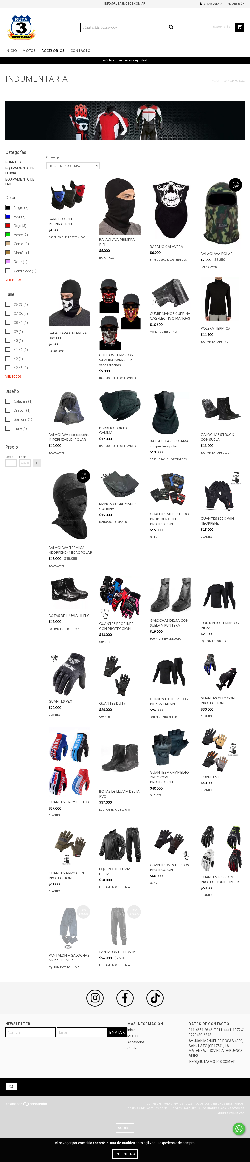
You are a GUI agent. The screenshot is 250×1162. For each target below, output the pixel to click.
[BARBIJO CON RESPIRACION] (69, 196)
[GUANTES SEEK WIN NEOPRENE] (221, 491)
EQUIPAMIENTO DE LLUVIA (216, 452)
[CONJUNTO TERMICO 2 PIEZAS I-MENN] (170, 673)
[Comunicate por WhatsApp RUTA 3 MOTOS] (239, 1129)
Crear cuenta (213, 3)
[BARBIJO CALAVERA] (170, 210)
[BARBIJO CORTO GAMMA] (120, 405)
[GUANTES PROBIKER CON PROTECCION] (120, 597)
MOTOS (29, 51)
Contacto (80, 51)
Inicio (11, 51)
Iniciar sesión (236, 3)
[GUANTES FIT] (221, 749)
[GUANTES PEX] (69, 674)
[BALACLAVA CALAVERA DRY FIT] (69, 302)
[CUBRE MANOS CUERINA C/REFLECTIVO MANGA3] (170, 293)
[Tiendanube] (26, 1105)
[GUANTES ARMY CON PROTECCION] (69, 846)
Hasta (23, 457)
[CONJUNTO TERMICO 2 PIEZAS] (221, 597)
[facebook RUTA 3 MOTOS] (125, 998)
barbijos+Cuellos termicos (67, 237)
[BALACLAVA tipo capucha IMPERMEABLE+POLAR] (69, 409)
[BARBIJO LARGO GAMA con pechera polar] (170, 412)
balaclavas (107, 258)
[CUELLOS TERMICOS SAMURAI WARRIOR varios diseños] (120, 314)
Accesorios (53, 51)
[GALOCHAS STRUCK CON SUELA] (221, 409)
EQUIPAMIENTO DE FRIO (215, 341)
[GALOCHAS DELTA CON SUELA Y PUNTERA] (170, 596)
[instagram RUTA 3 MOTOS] (95, 998)
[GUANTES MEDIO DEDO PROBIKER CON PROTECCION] (170, 489)
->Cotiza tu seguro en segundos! (125, 60)
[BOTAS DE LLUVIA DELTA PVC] (120, 757)
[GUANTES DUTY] (120, 675)
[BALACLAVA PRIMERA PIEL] (120, 206)
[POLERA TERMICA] (221, 300)
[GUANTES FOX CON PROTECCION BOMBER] (221, 848)
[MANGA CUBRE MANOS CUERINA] (120, 484)
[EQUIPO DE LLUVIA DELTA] (120, 844)
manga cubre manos (163, 331)
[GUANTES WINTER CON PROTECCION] (170, 842)
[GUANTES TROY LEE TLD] (69, 762)
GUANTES (13, 162)
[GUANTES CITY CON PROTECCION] (221, 672)
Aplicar (37, 463)
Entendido (125, 1154)
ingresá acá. (217, 1108)
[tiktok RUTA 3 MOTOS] (155, 998)
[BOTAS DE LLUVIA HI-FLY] (69, 593)
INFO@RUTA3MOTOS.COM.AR (124, 3)
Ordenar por (53, 157)
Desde (9, 457)
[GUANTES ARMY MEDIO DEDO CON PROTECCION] (170, 747)
